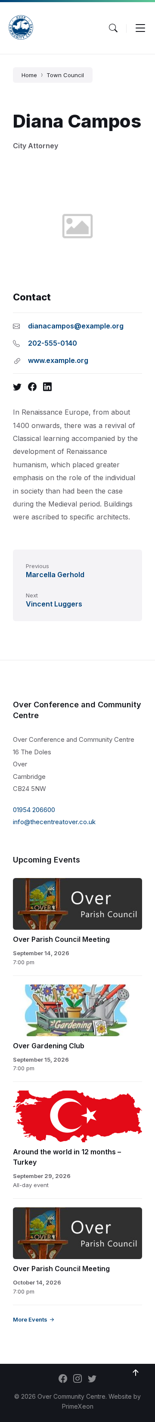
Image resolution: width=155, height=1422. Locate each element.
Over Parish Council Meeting (61, 939)
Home (29, 75)
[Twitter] (92, 1379)
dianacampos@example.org (76, 326)
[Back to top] (135, 1372)
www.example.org (58, 360)
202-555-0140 (52, 343)
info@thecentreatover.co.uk (54, 822)
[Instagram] (77, 1379)
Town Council (65, 75)
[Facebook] (63, 1379)
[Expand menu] (140, 28)
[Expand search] (113, 28)
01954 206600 (34, 810)
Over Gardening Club (48, 1045)
